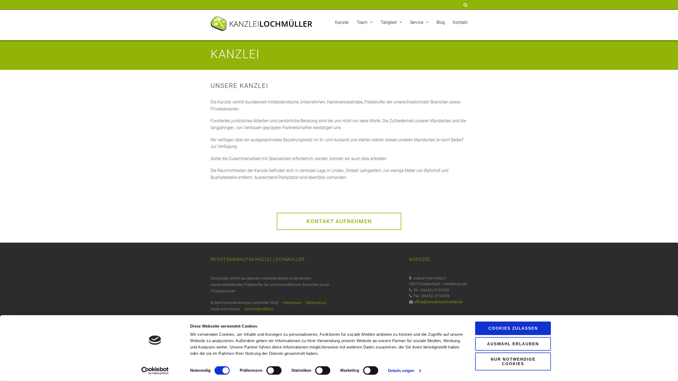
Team (362, 22)
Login (215, 5)
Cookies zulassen (513, 328)
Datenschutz (316, 303)
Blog (440, 22)
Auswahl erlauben (513, 344)
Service (416, 22)
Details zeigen (401, 370)
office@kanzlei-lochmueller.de (438, 302)
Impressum (292, 303)
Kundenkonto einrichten (241, 5)
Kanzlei (270, 23)
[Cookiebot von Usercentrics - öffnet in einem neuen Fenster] (155, 371)
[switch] (274, 370)
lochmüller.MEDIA (259, 309)
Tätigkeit (389, 22)
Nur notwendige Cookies (513, 361)
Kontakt (460, 22)
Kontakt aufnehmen (339, 221)
